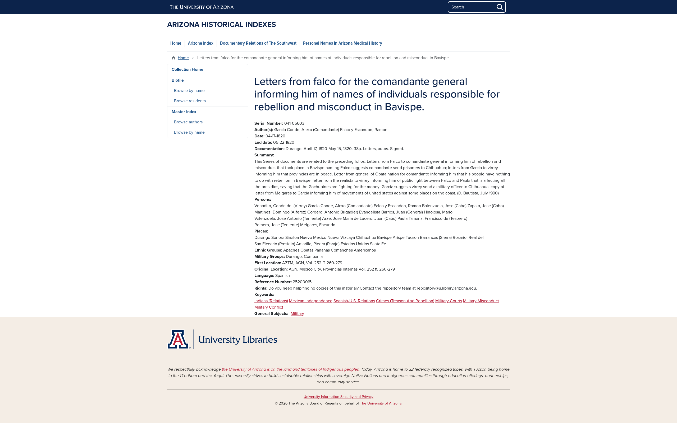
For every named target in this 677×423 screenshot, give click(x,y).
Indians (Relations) (271, 301)
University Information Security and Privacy (338, 396)
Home (175, 43)
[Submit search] (500, 7)
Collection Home (187, 69)
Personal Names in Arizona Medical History (342, 43)
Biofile (178, 80)
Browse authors (188, 122)
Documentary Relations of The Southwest (258, 43)
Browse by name (189, 90)
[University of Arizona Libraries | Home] (222, 339)
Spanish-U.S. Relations (354, 301)
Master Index (184, 111)
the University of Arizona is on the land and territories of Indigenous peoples (290, 369)
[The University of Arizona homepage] (202, 7)
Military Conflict (268, 307)
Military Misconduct (481, 301)
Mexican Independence (310, 301)
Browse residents (190, 101)
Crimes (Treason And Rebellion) (405, 301)
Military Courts (448, 301)
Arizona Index (200, 43)
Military (297, 313)
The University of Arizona (380, 403)
